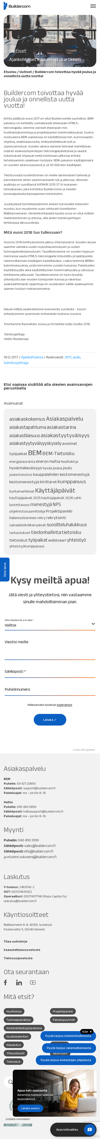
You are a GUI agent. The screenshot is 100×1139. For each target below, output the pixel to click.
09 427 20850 (26, 783)
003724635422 (22, 891)
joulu (76, 357)
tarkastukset (19, 533)
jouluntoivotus (20, 474)
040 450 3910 (28, 840)
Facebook (5, 982)
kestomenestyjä (24, 481)
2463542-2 (27, 887)
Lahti (77, 498)
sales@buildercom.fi (40, 846)
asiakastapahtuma (27, 427)
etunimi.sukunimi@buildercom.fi (32, 857)
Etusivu (10, 72)
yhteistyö (76, 540)
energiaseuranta (22, 461)
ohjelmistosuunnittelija (27, 511)
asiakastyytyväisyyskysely (35, 443)
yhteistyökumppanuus (26, 546)
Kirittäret (48, 481)
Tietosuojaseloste (18, 958)
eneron (42, 461)
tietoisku (71, 532)
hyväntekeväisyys (25, 467)
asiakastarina (61, 427)
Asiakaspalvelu (64, 418)
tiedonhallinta (46, 532)
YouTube (33, 982)
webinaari (57, 540)
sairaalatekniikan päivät (27, 525)
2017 (68, 357)
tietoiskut (18, 540)
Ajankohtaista (32, 357)
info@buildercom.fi (38, 851)
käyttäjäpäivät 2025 (25, 498)
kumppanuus (72, 481)
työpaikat (37, 540)
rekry (41, 518)
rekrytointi (56, 517)
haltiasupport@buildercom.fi (43, 811)
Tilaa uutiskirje (15, 941)
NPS (57, 504)
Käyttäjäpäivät (55, 490)
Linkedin (19, 982)
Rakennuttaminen (23, 518)
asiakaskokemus (27, 419)
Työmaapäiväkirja (19, 1020)
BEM (35, 452)
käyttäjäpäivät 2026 (57, 498)
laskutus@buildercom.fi (20, 901)
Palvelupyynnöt (64, 1020)
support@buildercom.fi (39, 788)
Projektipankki (59, 511)
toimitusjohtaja (16, 363)
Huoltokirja (69, 461)
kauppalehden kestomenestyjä (61, 474)
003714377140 (33, 896)
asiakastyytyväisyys (65, 435)
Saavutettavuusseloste (22, 950)
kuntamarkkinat (21, 491)
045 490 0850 (27, 807)
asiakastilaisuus (24, 435)
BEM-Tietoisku (58, 453)
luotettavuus (19, 505)
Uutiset (25, 72)
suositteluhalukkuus (67, 524)
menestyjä (41, 504)
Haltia (54, 461)
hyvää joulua (52, 468)
